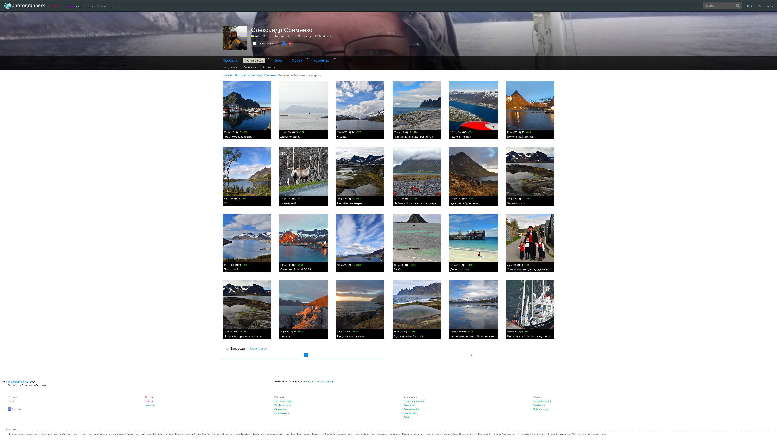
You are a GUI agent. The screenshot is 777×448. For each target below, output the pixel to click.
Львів (373, 434)
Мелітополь (395, 434)
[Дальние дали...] (303, 105)
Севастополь (466, 434)
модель (49, 434)
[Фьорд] (360, 105)
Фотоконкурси (281, 413)
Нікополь (428, 434)
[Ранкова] (303, 304)
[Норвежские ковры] (360, 171)
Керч (293, 434)
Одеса (438, 434)
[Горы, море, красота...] (247, 105)
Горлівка (188, 434)
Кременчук (317, 434)
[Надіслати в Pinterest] (290, 44)
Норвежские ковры (349, 203)
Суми (492, 434)
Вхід (750, 6)
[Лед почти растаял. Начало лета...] (473, 304)
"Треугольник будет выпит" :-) (413, 136)
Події (406, 417)
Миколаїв (418, 434)
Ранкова (285, 336)
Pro (112, 6)
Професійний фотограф (20, 434)
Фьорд (341, 136)
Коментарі (321, 60)
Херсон (551, 434)
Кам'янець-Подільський (265, 434)
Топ (88, 6)
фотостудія (115, 434)
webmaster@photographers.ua (317, 381)
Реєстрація (765, 6)
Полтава (447, 434)
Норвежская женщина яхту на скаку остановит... (539, 336)
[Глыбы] (417, 238)
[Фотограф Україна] (253, 36)
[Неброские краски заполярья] (247, 304)
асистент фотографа (82, 434)
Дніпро (197, 434)
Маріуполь (382, 434)
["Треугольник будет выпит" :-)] (417, 105)
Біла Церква (146, 434)
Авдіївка (134, 434)
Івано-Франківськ (243, 434)
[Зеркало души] (530, 171)
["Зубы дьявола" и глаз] (417, 304)
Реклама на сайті (542, 401)
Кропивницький (344, 434)
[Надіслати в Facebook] (284, 44)
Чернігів (586, 434)
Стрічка (54, 6)
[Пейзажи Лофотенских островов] (417, 171)
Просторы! (231, 269)
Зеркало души (516, 203)
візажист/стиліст (62, 434)
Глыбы (398, 269)
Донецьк (206, 434)
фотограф (39, 434)
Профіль (230, 60)
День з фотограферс (414, 401)
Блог (279, 60)
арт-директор (101, 434)
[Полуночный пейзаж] (530, 105)
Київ (257, 36)
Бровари (169, 434)
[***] (247, 171)
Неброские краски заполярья (243, 336)
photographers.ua (18, 381)
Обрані (297, 60)
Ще (101, 6)
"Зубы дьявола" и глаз (408, 336)
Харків (543, 434)
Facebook (16, 409)
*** (225, 203)
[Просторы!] (247, 238)
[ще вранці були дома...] (473, 171)
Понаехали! (288, 203)
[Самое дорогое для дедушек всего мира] (530, 238)
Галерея (72, 6)
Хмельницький (563, 434)
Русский (12, 397)
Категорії (267, 67)
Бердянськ (158, 434)
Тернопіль (512, 434)
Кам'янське (284, 434)
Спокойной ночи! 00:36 (295, 269)
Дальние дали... (290, 136)
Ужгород (534, 434)
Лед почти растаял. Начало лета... (473, 336)
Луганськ (357, 434)
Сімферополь (481, 434)
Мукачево (407, 434)
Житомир (216, 434)
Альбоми (248, 67)
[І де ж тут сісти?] (473, 105)
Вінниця (179, 434)
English (11, 401)
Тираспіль (523, 434)
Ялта (603, 434)
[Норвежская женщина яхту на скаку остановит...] (530, 304)
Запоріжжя (227, 434)
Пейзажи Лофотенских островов (415, 203)
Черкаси (576, 434)
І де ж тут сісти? (460, 136)
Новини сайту (411, 413)
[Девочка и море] (473, 238)
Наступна (259, 348)
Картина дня (280, 409)
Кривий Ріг (330, 434)
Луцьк (366, 434)
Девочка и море (460, 269)
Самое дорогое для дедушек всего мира (534, 269)
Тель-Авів (501, 434)
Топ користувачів (283, 401)
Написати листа (267, 43)
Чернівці (595, 434)
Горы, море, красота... (238, 136)
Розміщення (539, 405)
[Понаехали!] (303, 171)
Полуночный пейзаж (520, 136)
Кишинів (307, 434)
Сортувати (229, 67)
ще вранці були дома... (465, 203)
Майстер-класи (541, 409)
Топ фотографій (282, 405)
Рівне (455, 434)
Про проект (409, 405)
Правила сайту (411, 409)
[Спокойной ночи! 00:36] (303, 238)
